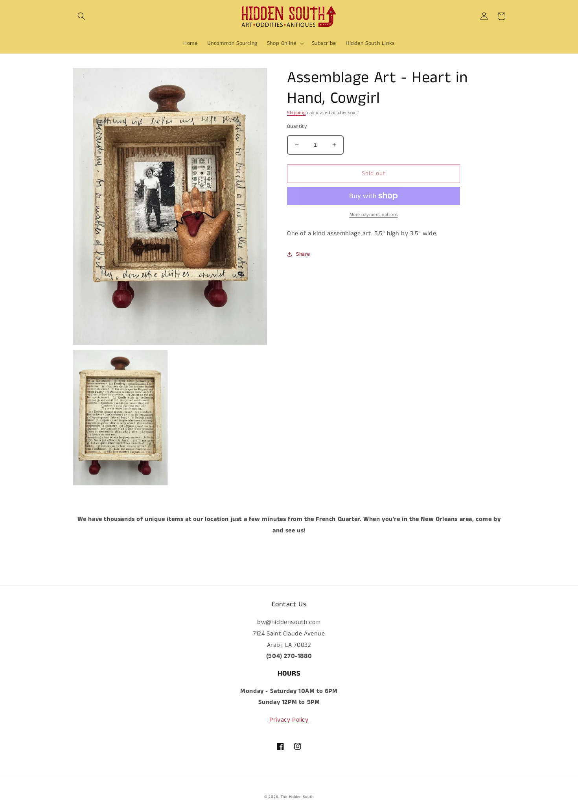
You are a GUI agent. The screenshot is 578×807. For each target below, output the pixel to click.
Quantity (297, 126)
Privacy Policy (288, 719)
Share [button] (303, 254)
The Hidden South (297, 797)
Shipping (296, 112)
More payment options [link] (374, 214)
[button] (81, 16)
